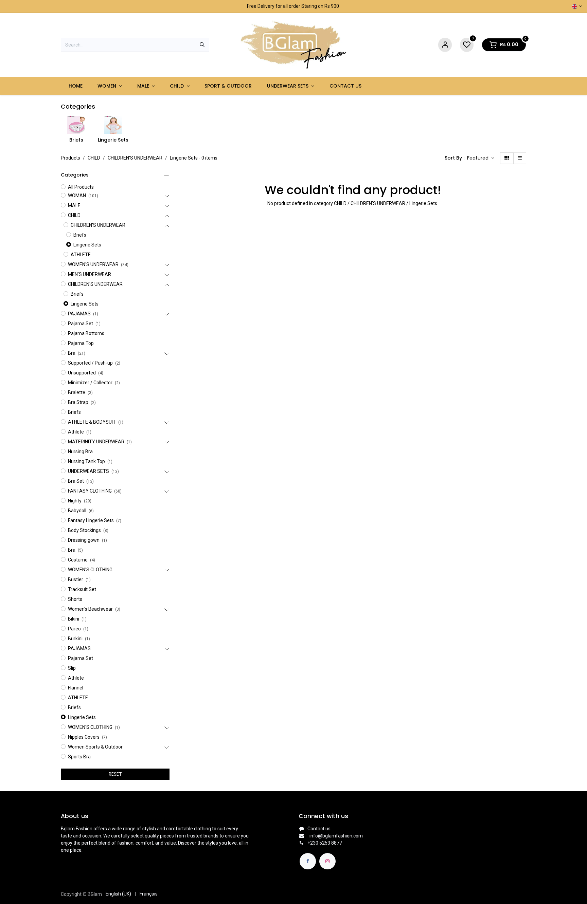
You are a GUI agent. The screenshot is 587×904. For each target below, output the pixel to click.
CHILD (94, 158)
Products (70, 158)
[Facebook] (308, 861)
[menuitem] (75, 86)
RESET (115, 774)
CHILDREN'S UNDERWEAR (135, 158)
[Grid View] (507, 158)
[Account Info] (445, 45)
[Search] (202, 45)
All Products (81, 187)
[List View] (519, 158)
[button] (481, 158)
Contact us (319, 828)
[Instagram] (327, 861)
